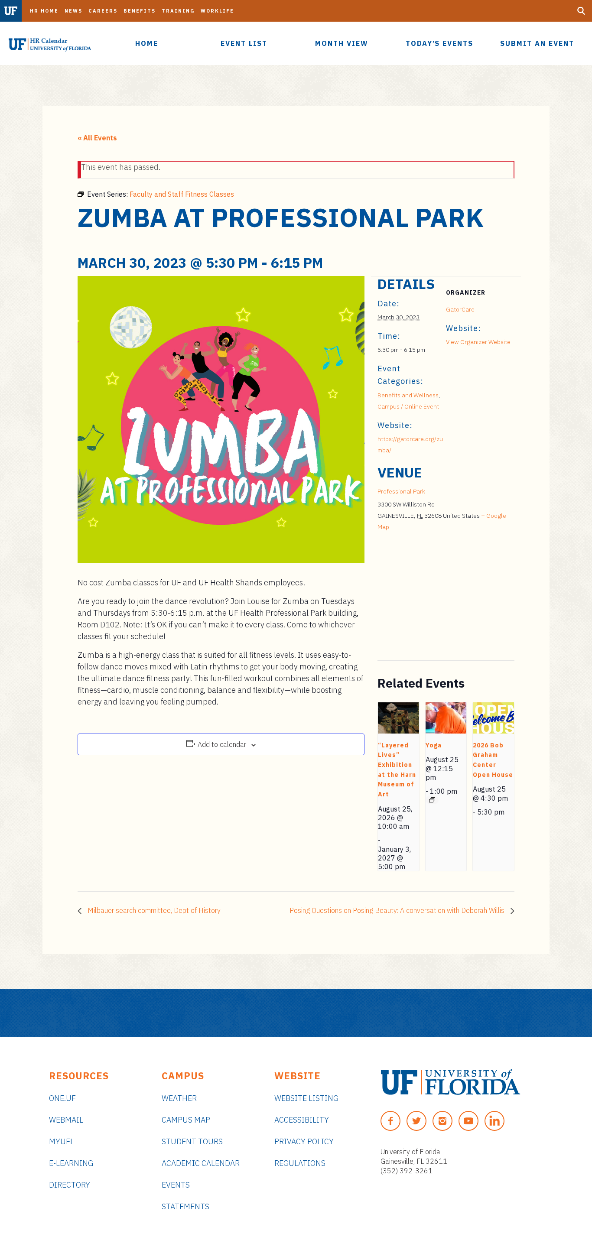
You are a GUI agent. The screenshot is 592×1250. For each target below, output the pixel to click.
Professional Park (401, 491)
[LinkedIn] (494, 1121)
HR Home (44, 11)
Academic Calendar (201, 1163)
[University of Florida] (450, 1082)
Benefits (140, 11)
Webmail (66, 1120)
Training (178, 11)
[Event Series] (432, 799)
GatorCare (460, 309)
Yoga (434, 745)
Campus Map (186, 1120)
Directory (69, 1185)
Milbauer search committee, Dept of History (153, 910)
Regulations (299, 1163)
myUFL (61, 1141)
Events (176, 1185)
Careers (102, 11)
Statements (185, 1206)
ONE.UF (62, 1098)
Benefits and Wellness (408, 395)
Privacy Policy (304, 1141)
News (73, 11)
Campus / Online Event (408, 406)
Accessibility (301, 1120)
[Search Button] (581, 11)
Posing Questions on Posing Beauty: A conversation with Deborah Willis (397, 910)
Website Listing (306, 1098)
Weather (179, 1098)
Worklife (217, 11)
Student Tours (192, 1141)
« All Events (97, 137)
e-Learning (71, 1163)
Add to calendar (222, 744)
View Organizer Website (478, 342)
